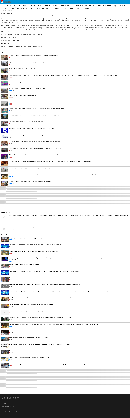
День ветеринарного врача (16, 277)
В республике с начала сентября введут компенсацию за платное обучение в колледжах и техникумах (35, 148)
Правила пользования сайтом (9, 411)
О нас (3, 401)
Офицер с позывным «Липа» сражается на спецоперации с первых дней (27, 62)
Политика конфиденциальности (10, 408)
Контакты (4, 403)
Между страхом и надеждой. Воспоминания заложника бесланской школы (28, 121)
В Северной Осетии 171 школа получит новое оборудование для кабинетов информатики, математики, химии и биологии (40, 317)
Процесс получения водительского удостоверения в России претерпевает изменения (31, 304)
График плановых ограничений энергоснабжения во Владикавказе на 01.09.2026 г (30, 357)
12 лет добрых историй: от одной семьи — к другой (22, 68)
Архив (3, 414)
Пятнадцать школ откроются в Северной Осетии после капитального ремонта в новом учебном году (35, 244)
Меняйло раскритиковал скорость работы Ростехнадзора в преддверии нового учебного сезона (33, 135)
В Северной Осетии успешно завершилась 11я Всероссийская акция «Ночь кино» (30, 181)
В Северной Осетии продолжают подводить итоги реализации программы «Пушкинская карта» (33, 55)
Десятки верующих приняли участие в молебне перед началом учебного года (29, 350)
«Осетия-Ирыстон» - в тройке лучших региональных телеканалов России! (28, 330)
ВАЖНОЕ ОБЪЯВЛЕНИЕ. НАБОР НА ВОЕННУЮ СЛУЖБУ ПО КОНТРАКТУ (28, 337)
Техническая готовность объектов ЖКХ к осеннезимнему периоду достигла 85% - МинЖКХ (32, 128)
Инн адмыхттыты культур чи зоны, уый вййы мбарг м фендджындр (26, 311)
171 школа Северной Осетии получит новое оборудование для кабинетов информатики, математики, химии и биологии (39, 344)
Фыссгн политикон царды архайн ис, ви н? (19, 82)
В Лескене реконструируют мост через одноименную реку (24, 264)
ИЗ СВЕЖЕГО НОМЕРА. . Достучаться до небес (21, 227)
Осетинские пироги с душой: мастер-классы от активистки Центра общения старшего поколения (33, 251)
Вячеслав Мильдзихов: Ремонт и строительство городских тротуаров (27, 88)
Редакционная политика (8, 406)
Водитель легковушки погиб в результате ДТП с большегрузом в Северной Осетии (30, 168)
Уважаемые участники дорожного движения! (20, 101)
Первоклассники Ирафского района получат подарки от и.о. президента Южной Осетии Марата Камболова (36, 108)
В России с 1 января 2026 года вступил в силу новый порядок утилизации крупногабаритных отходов (35, 141)
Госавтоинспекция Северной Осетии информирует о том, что (24, 95)
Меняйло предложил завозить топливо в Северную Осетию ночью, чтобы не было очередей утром (34, 115)
